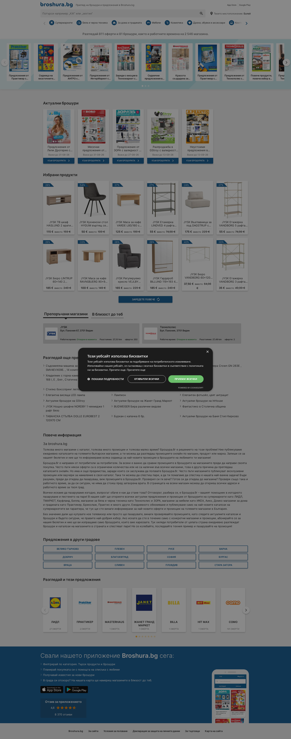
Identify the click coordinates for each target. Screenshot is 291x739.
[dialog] (145, 369)
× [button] (207, 351)
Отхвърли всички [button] (146, 379)
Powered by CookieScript (190, 387)
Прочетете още (136, 369)
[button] (105, 379)
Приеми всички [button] (186, 379)
